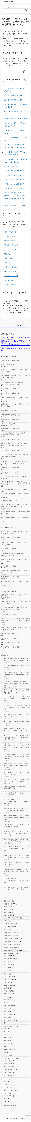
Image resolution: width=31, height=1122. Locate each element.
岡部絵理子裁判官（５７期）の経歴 (10, 415)
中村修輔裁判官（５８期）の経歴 (10, 467)
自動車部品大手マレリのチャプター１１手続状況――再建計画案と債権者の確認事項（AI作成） (16, 674)
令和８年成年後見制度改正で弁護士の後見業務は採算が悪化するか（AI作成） (16, 863)
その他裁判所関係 (10, 285)
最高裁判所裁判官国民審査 (11, 944)
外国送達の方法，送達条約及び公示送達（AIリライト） (15, 90)
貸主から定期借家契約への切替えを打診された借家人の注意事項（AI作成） (16, 787)
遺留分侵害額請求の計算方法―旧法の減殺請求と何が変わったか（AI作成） (16, 773)
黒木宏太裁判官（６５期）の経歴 (10, 647)
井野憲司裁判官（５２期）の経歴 (10, 428)
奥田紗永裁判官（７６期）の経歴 (15, 119)
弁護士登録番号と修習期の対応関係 (15, 139)
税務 (5, 1052)
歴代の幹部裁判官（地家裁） (12, 938)
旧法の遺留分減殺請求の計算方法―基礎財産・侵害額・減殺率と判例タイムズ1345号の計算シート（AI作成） (17, 833)
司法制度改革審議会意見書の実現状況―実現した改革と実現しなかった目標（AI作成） (16, 841)
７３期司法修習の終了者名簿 (14, 184)
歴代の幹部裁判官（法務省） (12, 941)
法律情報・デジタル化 (10, 1090)
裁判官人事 (7, 912)
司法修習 (6, 961)
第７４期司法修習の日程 (12, 175)
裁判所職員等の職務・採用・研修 (13, 918)
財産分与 (6, 1008)
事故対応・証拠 (8, 994)
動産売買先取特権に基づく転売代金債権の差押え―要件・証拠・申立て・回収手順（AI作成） (16, 659)
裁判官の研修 (7, 909)
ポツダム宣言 (7, 1096)
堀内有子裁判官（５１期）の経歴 (10, 393)
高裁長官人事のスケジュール (14, 166)
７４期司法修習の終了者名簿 (14, 179)
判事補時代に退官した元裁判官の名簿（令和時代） (15, 124)
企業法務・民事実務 (11, 267)
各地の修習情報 (8, 956)
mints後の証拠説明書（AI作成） (9, 500)
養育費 (6, 1002)
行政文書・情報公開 (9, 1069)
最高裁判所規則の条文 (10, 947)
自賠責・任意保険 (9, 991)
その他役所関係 (8, 1075)
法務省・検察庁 (8, 1072)
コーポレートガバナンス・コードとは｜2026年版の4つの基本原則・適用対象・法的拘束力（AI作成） (17, 699)
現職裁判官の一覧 (10, 232)
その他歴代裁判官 (9, 926)
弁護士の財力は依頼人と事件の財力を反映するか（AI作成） (16, 722)
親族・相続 (8, 258)
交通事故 (7, 254)
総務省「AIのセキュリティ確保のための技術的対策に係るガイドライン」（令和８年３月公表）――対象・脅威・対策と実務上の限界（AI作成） (16, 747)
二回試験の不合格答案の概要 (14, 171)
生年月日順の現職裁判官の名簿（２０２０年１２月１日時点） (14, 146)
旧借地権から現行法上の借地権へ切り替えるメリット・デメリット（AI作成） (16, 715)
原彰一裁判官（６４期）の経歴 (9, 638)
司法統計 (6, 921)
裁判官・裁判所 (9, 241)
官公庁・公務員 (8, 1064)
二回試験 (6, 970)
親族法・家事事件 (9, 1014)
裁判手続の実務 (8, 915)
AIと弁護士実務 (8, 1087)
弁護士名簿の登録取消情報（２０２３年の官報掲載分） (15, 153)
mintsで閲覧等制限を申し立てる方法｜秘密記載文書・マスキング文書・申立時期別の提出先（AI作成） (17, 756)
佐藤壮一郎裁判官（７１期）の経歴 (15, 113)
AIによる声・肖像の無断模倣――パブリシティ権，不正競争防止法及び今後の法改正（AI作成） (16, 880)
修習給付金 (7, 967)
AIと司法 (6, 1084)
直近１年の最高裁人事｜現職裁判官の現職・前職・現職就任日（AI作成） (16, 825)
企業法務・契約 (8, 1043)
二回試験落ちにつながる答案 (14, 188)
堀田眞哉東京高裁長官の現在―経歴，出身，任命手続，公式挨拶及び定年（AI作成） (16, 809)
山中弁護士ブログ (7, 2)
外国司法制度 (7, 929)
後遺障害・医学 (8, 988)
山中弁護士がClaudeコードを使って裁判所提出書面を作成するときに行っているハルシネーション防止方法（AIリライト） (15, 620)
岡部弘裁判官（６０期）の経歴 (9, 472)
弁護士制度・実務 (9, 979)
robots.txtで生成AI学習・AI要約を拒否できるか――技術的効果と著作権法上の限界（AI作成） (16, 856)
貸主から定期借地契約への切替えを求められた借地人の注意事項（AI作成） (16, 794)
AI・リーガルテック (11, 276)
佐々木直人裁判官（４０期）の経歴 (10, 439)
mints (5, 1081)
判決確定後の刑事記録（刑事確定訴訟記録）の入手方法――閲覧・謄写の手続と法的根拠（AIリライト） (15, 197)
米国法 (6, 1099)
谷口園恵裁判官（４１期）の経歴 (10, 388)
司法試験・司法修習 (11, 245)
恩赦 (5, 1023)
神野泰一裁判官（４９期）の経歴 (10, 450)
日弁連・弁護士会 (9, 976)
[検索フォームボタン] (25, 72)
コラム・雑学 (8, 280)
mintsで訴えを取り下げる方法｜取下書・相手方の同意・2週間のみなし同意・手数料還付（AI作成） (17, 707)
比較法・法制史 (8, 1061)
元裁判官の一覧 (9, 236)
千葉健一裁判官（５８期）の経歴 (10, 419)
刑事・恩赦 (8, 263)
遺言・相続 (7, 1011)
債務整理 (6, 1037)
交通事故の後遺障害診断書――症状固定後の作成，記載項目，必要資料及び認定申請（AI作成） (16, 871)
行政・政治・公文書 (11, 271)
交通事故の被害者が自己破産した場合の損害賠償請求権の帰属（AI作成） (16, 691)
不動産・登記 (7, 1046)
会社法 (6, 1028)
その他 (6, 1101)
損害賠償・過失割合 (9, 985)
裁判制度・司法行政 (9, 924)
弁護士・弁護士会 (10, 249)
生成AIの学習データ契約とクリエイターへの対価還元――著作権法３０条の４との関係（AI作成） (16, 848)
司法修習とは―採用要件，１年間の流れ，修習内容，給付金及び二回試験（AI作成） (16, 780)
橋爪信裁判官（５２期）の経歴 (9, 410)
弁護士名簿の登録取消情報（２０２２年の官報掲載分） (15, 160)
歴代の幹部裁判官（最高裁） (12, 932)
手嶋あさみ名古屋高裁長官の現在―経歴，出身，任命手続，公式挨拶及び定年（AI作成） (16, 729)
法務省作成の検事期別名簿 (13, 100)
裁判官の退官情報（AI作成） (14, 95)
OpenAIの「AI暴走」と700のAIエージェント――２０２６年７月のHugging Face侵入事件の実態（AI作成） (17, 801)
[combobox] (14, 71)
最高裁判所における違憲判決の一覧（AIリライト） (15, 132)
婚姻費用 (6, 999)
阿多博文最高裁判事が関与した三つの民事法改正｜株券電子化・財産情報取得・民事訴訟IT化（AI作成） (16, 817)
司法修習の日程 (8, 964)
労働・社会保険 (8, 1055)
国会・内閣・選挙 (9, 1066)
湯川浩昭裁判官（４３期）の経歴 (10, 577)
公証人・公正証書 (9, 1034)
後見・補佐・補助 (9, 1005)
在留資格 (6, 1031)
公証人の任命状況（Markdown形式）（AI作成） (14, 476)
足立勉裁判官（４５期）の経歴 (14, 205)
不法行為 (6, 1040)
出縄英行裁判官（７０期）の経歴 (10, 360)
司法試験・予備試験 (9, 959)
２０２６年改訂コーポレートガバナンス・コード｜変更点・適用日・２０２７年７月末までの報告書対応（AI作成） (16, 737)
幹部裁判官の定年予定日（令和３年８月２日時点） (15, 106)
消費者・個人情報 (9, 1049)
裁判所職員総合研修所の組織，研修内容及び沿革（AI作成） (16, 666)
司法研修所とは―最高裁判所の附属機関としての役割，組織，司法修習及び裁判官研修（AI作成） (16, 683)
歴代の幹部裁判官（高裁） (11, 935)
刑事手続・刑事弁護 (9, 1020)
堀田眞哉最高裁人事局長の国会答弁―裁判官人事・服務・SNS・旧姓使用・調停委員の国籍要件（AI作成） (16, 765)
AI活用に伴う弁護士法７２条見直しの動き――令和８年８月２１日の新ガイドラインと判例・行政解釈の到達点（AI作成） (15, 483)
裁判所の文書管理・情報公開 (12, 950)
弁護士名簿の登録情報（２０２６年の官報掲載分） (15, 489)
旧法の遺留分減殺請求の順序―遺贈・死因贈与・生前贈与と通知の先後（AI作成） (16, 888)
